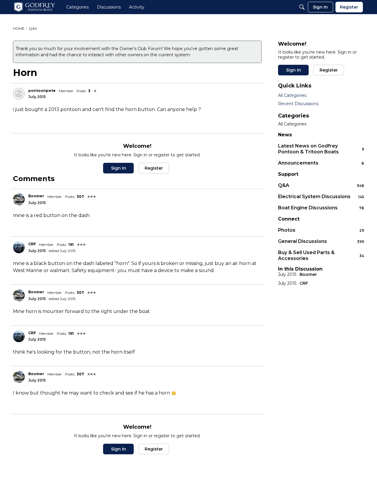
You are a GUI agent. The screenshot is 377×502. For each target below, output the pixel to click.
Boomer (36, 196)
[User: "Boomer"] (19, 199)
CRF (32, 244)
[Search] (302, 7)
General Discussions (321, 241)
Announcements (321, 163)
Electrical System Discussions (321, 196)
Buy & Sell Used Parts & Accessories (321, 255)
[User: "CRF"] (19, 247)
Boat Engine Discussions (321, 208)
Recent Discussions (298, 103)
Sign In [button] (118, 168)
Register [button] (154, 168)
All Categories (292, 95)
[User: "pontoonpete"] (19, 94)
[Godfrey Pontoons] (34, 7)
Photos (321, 230)
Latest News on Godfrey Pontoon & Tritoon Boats (321, 149)
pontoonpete (42, 90)
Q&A (321, 185)
